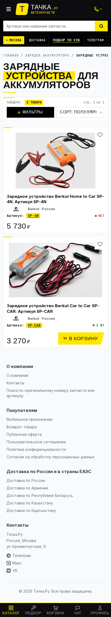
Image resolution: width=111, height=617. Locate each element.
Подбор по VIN (66, 40)
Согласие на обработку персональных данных (50, 457)
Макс (17, 563)
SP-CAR (34, 325)
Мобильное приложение (29, 419)
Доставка (37, 40)
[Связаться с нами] (98, 9)
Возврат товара (21, 427)
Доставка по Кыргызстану (31, 510)
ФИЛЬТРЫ (30, 112)
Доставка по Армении (27, 488)
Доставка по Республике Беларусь (39, 495)
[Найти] (101, 26)
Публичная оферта (24, 434)
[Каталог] (8, 9)
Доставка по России (25, 480)
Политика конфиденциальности (36, 449)
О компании (17, 375)
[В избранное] (100, 134)
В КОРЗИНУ (83, 338)
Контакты (15, 383)
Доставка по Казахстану (29, 503)
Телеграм (95, 40)
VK (15, 570)
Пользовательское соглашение (36, 442)
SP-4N (33, 215)
